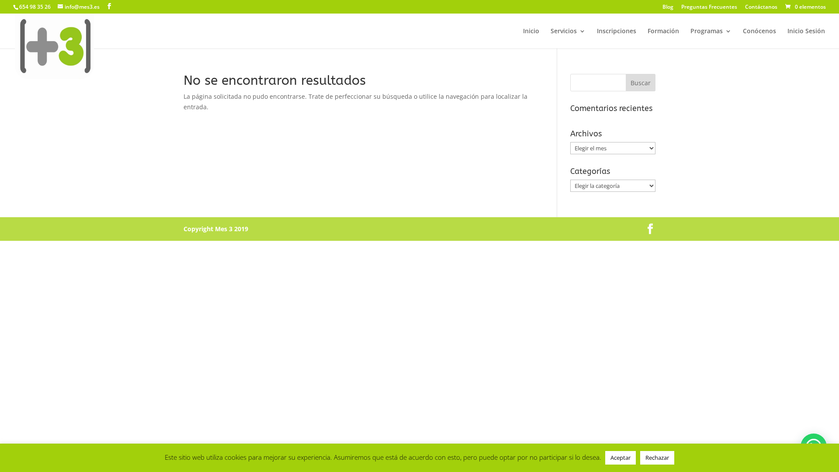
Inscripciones (616, 31)
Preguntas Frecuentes (709, 7)
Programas (706, 31)
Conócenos (759, 31)
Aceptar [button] (620, 458)
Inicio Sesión (806, 31)
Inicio (531, 31)
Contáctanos (761, 7)
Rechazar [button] (657, 458)
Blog (667, 7)
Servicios (564, 31)
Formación (663, 31)
